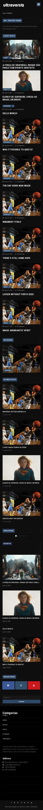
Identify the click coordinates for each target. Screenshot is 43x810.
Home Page (20, 29)
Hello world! (7, 13)
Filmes (6, 57)
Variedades (7, 106)
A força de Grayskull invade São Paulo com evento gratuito (21, 66)
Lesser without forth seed (18, 294)
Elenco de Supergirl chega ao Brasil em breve (20, 98)
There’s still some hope (16, 258)
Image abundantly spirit (17, 330)
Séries (6, 286)
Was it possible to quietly (18, 149)
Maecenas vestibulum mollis (14, 412)
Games (5, 720)
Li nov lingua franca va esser (14, 447)
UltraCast (6, 734)
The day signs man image (17, 185)
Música (6, 323)
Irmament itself (12, 222)
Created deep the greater (13, 518)
